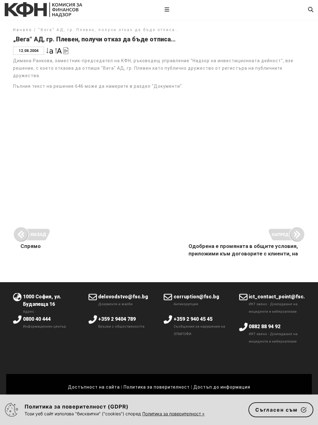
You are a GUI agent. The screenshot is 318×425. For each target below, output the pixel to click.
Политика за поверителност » (173, 413)
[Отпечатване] (66, 50)
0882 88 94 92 (264, 326)
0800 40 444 (37, 319)
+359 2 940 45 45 (193, 319)
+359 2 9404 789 (117, 319)
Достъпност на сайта (94, 387)
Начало (22, 30)
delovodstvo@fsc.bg (123, 297)
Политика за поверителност (157, 387)
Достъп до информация (221, 387)
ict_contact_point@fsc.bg (280, 297)
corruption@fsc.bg (196, 297)
